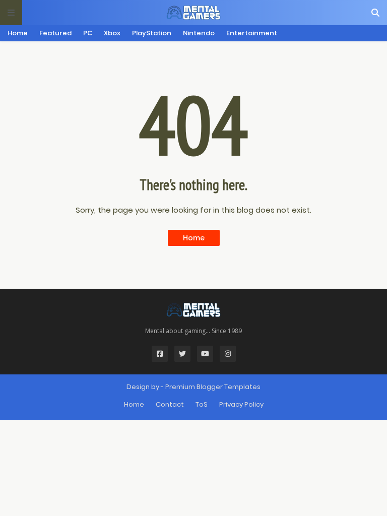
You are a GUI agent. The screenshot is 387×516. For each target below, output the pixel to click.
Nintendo (199, 33)
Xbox (112, 33)
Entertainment (251, 33)
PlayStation (151, 33)
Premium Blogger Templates (213, 387)
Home (18, 33)
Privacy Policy (241, 404)
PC (87, 33)
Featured (55, 33)
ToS (202, 404)
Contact (170, 404)
